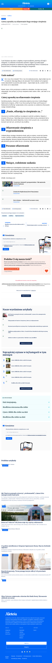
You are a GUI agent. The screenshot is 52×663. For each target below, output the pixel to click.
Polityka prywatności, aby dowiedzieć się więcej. (37, 435)
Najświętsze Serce (19, 215)
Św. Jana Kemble (31, 6)
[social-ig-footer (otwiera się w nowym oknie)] (29, 652)
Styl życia (7, 632)
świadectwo (5, 555)
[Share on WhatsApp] (50, 70)
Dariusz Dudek (15, 24)
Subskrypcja (22, 634)
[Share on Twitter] (45, 70)
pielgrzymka (5, 465)
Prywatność (24, 658)
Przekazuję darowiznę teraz (11, 269)
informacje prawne (27, 656)
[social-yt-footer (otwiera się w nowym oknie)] (22, 652)
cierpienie (4, 215)
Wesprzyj (25, 9)
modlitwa (11, 215)
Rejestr (11, 9)
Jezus (4, 506)
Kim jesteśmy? (19, 656)
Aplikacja (21, 632)
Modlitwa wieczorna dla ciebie (15, 407)
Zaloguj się (33, 290)
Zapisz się (6, 249)
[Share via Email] (47, 70)
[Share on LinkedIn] (42, 70)
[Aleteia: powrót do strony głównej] (26, 3)
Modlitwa (40, 9)
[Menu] (9, 4)
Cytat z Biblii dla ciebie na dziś (15, 412)
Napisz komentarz (26, 295)
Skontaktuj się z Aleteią (16, 658)
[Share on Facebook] (40, 70)
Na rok (35, 630)
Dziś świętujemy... (10, 402)
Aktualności (7, 630)
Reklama (21, 637)
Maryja (4, 580)
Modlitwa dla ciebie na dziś (14, 417)
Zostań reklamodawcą (37, 656)
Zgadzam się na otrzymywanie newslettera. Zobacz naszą (19, 245)
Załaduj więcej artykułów (26, 343)
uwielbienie (5, 530)
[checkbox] (6, 435)
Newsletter (22, 630)
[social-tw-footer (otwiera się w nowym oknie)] (27, 652)
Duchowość (3, 15)
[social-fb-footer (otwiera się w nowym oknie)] (24, 652)
